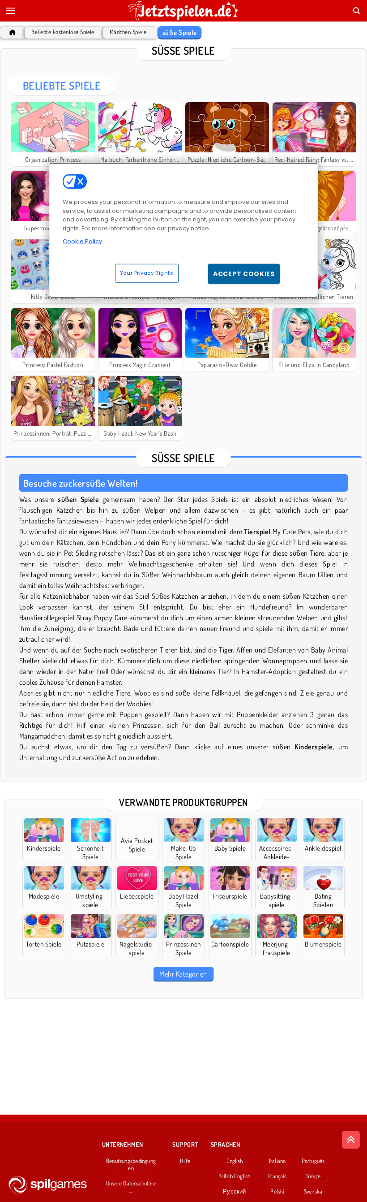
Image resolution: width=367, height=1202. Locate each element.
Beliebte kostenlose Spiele (62, 32)
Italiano (277, 1160)
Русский (234, 1191)
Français (277, 1176)
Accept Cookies (244, 273)
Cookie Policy (82, 241)
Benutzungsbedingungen (131, 1164)
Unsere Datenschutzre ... (131, 1187)
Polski (277, 1191)
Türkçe (313, 1176)
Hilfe (185, 1160)
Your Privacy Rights (147, 273)
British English (234, 1176)
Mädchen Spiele (128, 32)
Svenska (313, 1191)
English (234, 1160)
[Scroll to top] (351, 1140)
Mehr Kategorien (183, 973)
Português (313, 1160)
